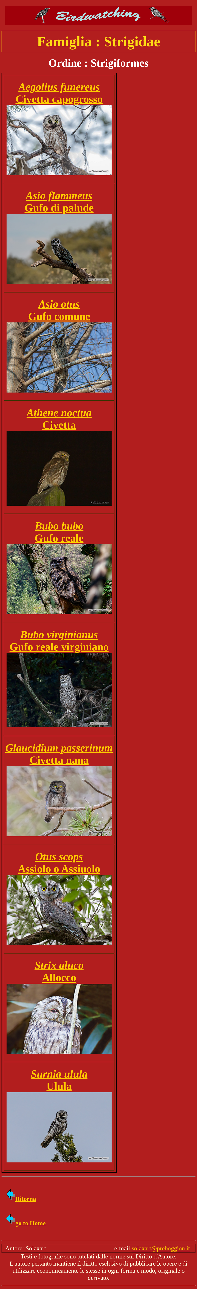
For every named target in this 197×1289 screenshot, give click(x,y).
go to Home (30, 1223)
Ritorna (25, 1198)
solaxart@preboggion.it (161, 1248)
